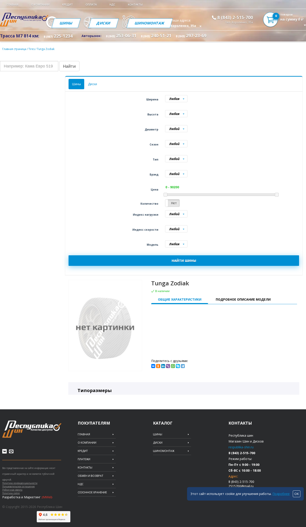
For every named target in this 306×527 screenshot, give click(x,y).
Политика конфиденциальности (19, 483)
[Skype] (178, 366)
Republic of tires (31, 429)
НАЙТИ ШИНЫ (184, 260)
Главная (12, 5)
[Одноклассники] (158, 366)
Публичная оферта (12, 490)
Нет (174, 203)
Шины (66, 23)
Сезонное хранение (92, 492)
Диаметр (151, 129)
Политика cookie (11, 493)
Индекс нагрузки (145, 215)
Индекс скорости (145, 230)
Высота (152, 114)
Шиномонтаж (149, 23)
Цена (154, 189)
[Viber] (168, 366)
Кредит (67, 5)
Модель (152, 245)
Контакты (135, 5)
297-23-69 (191, 36)
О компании (40, 5)
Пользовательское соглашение (18, 486)
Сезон (154, 144)
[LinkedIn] (163, 366)
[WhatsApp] (173, 366)
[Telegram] (183, 366)
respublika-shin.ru (241, 447)
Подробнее (281, 494)
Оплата (91, 5)
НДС (112, 5)
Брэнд (154, 174)
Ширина (152, 99)
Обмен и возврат (90, 476)
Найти (69, 66)
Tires (31, 49)
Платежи (84, 459)
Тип (155, 159)
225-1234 (58, 36)
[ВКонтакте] (153, 366)
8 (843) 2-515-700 (235, 17)
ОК (296, 494)
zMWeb (46, 497)
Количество (149, 204)
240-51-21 (156, 36)
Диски (103, 23)
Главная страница (14, 49)
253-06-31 (121, 36)
